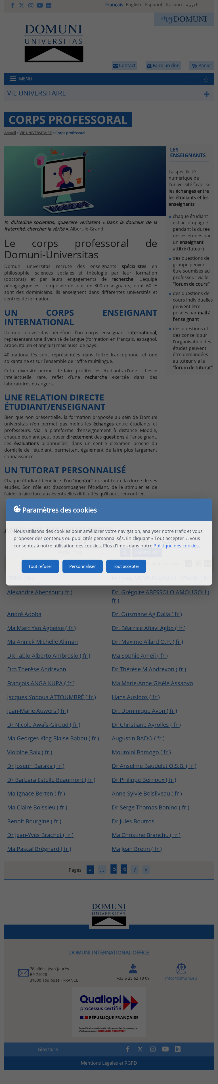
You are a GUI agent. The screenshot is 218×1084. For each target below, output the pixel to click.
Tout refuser (40, 566)
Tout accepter (126, 566)
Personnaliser (82, 566)
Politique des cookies (176, 546)
